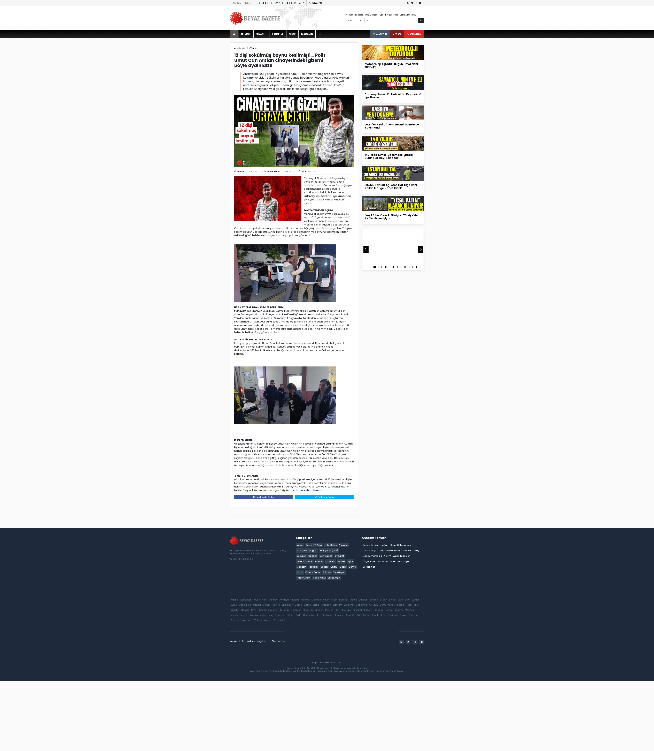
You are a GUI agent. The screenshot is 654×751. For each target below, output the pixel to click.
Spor (350, 561)
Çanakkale (245, 604)
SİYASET (261, 34)
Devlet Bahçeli (391, 14)
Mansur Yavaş (411, 550)
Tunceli (234, 620)
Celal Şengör (370, 550)
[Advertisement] (211, 93)
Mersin (254, 615)
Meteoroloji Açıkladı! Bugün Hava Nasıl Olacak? (391, 65)
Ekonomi (330, 561)
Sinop (366, 615)
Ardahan (316, 599)
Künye (233, 641)
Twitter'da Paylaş (325, 497)
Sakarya (327, 615)
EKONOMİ (278, 34)
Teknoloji (313, 566)
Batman (363, 599)
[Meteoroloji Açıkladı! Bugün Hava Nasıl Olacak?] (393, 52)
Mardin (244, 615)
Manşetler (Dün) (329, 550)
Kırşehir (368, 610)
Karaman (296, 610)
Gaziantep (361, 604)
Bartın (354, 599)
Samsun (339, 615)
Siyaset (341, 561)
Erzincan (326, 604)
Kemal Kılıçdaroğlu (408, 14)
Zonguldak (280, 620)
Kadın (300, 572)
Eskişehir (349, 604)
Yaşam (325, 566)
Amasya (284, 599)
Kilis (338, 610)
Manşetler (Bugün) (307, 550)
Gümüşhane (386, 604)
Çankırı (257, 604)
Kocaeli (379, 610)
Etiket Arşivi (334, 577)
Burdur (415, 599)
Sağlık (343, 566)
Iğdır (416, 604)
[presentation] (366, 249)
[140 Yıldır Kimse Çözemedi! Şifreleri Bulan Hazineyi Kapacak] (393, 143)
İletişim (248, 3)
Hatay (409, 604)
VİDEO (398, 34)
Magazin (301, 566)
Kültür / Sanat (312, 572)
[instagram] (416, 3)
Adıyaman (246, 599)
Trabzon (413, 615)
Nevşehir (280, 615)
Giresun (373, 604)
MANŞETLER (381, 34)
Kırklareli (357, 610)
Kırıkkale (346, 610)
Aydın (334, 599)
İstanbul (244, 610)
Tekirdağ (393, 615)
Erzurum (337, 604)
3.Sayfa (327, 572)
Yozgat (268, 620)
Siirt (359, 615)
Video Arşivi (319, 577)
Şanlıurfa (350, 615)
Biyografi (339, 556)
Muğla (263, 615)
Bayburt (374, 599)
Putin (381, 14)
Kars (305, 610)
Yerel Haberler (305, 561)
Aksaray (272, 599)
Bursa (234, 604)
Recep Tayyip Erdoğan (367, 14)
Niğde (290, 615)
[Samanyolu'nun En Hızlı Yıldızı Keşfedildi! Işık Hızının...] (393, 82)
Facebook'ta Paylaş (264, 497)
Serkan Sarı (369, 566)
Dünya (352, 566)
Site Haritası (278, 641)
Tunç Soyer (403, 561)
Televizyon (339, 572)
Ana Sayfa (237, 3)
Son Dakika (326, 556)
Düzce (298, 604)
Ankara (316, 3)
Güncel (253, 48)
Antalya (305, 599)
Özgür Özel (369, 561)
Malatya (409, 610)
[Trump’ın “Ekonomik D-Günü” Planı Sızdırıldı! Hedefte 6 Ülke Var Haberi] (393, 247)
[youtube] (420, 3)
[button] (321, 34)
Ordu (298, 615)
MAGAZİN (307, 34)
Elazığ (316, 604)
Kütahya (398, 610)
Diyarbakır (287, 604)
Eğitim (334, 566)
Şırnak (375, 615)
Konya (388, 610)
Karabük (284, 610)
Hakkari (399, 604)
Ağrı (264, 599)
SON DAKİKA (415, 34)
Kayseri (329, 610)
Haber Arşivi (303, 577)
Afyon (257, 599)
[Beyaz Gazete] (247, 540)
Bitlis (400, 599)
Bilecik (383, 599)
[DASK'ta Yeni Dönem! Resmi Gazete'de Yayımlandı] (393, 112)
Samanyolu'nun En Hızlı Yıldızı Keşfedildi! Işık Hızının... (393, 95)
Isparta (234, 610)
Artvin (326, 599)
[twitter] (412, 3)
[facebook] (408, 3)
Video (300, 545)
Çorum (266, 604)
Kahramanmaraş (268, 610)
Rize (319, 615)
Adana (234, 599)
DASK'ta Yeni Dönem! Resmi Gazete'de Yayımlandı (392, 126)
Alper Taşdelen (401, 556)
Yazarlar (343, 545)
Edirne (307, 604)
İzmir (253, 610)
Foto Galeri (331, 545)
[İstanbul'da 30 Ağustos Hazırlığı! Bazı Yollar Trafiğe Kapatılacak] (393, 173)
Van (250, 620)
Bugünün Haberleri (307, 556)
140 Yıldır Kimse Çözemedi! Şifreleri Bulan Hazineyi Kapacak (389, 156)
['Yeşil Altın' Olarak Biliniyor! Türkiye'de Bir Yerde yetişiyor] (393, 203)
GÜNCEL (246, 34)
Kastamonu (316, 610)
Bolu (407, 599)
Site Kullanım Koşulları (254, 641)
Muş (271, 615)
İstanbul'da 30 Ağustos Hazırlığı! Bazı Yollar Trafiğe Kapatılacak (391, 186)
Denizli (276, 604)
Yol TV (387, 556)
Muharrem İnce (386, 561)
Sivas (383, 615)
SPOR (292, 34)
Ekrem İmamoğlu (372, 556)
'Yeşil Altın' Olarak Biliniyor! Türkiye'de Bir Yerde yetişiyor (391, 216)
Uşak (243, 620)
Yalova (258, 620)
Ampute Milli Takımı (390, 550)
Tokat (403, 615)
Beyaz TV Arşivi (314, 545)
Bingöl (392, 599)
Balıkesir (343, 599)
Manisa (235, 615)
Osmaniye (309, 615)
